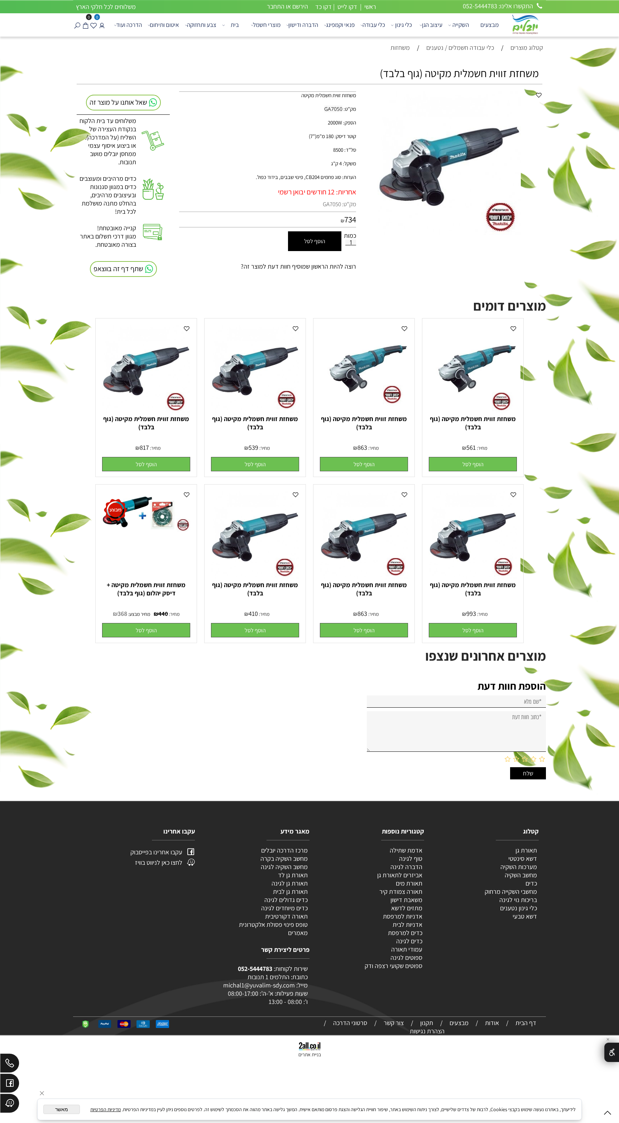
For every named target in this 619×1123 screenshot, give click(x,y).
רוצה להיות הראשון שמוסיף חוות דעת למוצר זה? (298, 266)
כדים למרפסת (404, 933)
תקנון (426, 1023)
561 (471, 447)
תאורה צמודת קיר (400, 891)
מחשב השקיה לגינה (284, 867)
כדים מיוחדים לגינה (284, 908)
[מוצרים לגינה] (525, 23)
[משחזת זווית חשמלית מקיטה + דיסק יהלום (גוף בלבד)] (146, 529)
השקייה (460, 25)
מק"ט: (349, 204)
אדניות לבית (406, 924)
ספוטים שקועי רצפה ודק (393, 966)
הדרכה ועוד (129, 25)
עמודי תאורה (406, 949)
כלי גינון (403, 25)
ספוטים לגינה (406, 957)
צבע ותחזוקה (201, 25)
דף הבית (525, 1023)
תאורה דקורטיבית (286, 916)
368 (122, 613)
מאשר (61, 1109)
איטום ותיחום (164, 25)
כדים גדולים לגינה (286, 900)
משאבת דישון (405, 900)
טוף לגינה (410, 858)
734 (350, 219)
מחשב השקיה (521, 875)
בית (235, 25)
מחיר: (481, 448)
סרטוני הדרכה (350, 1023)
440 (163, 614)
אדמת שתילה (405, 850)
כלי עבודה (374, 25)
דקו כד (323, 7)
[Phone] (9, 1065)
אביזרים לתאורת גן (399, 875)
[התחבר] (102, 25)
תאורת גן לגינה (290, 883)
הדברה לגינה (405, 867)
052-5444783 (255, 968)
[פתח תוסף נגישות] (611, 1052)
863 (362, 447)
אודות (492, 1023)
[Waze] (9, 1105)
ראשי (369, 7)
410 (253, 613)
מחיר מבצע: (138, 614)
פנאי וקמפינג (340, 25)
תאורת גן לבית (290, 891)
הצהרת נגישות (427, 1031)
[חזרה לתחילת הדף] (607, 1114)
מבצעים (489, 25)
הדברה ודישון (303, 25)
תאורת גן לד (293, 875)
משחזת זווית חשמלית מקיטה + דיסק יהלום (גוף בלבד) (146, 589)
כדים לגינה (409, 941)
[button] (473, 464)
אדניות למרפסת (402, 916)
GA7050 (332, 204)
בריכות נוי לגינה (518, 900)
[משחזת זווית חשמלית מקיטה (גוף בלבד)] (473, 410)
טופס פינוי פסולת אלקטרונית (273, 924)
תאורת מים (409, 883)
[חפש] (77, 25)
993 (471, 613)
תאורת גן (526, 850)
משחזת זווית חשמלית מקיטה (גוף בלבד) (473, 423)
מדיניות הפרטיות (105, 1109)
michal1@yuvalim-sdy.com (259, 985)
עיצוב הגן (432, 25)
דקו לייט (346, 7)
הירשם (300, 6)
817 (144, 447)
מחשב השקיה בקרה (284, 858)
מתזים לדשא (406, 908)
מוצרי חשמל (266, 25)
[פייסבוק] (9, 1085)
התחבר (275, 6)
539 (253, 447)
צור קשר (394, 1023)
